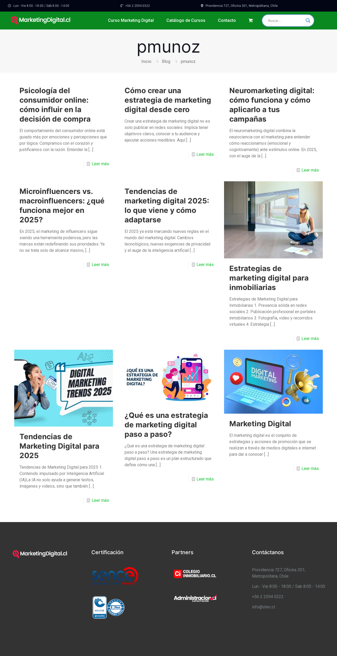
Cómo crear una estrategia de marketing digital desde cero (168, 100)
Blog (166, 61)
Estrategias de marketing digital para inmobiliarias (269, 278)
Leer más (100, 163)
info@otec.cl (263, 606)
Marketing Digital (260, 423)
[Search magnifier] (308, 20)
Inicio (146, 61)
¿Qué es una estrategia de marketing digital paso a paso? (166, 425)
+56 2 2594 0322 (268, 596)
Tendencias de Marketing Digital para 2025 (59, 446)
